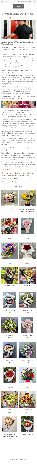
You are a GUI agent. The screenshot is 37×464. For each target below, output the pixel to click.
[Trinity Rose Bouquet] (27, 424)
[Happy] (9, 399)
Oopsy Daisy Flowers (16, 459)
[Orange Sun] (27, 275)
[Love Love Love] (27, 375)
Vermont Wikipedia (10, 182)
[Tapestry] (9, 251)
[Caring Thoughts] (27, 350)
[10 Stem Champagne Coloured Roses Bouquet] (9, 424)
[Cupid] (27, 251)
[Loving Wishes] (9, 198)
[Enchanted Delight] (9, 300)
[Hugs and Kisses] (9, 275)
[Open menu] (4, 6)
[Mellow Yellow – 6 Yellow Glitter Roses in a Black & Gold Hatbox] (27, 198)
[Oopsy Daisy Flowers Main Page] (18, 104)
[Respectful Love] (27, 300)
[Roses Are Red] (10, 375)
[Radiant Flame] (9, 226)
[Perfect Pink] (27, 226)
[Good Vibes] (10, 350)
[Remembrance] (9, 325)
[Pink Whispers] (27, 325)
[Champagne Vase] (27, 399)
